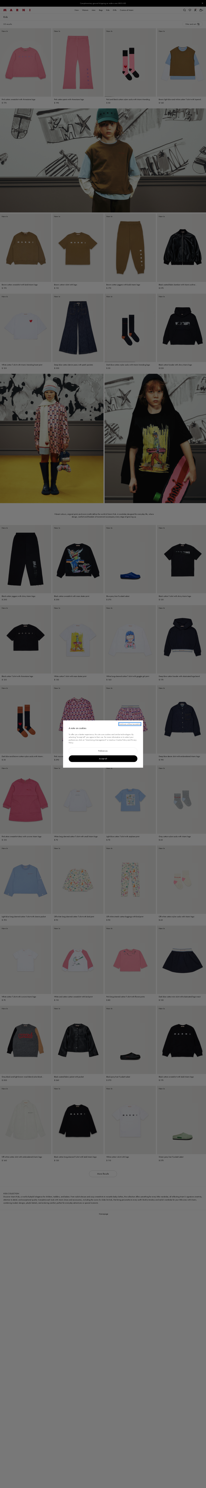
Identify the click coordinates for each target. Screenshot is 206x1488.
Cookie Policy (121, 740)
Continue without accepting (130, 724)
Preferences (103, 751)
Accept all (103, 758)
